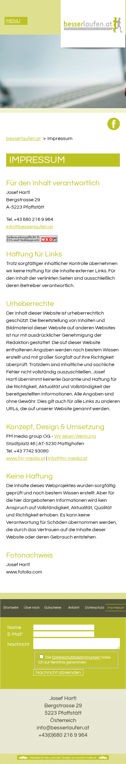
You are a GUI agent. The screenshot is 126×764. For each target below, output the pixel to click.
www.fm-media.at (25, 458)
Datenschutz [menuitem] (94, 607)
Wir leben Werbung (75, 436)
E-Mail (15, 634)
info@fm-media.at (67, 458)
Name (14, 627)
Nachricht (18, 644)
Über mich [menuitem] (31, 607)
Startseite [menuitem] (10, 607)
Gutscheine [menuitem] (52, 607)
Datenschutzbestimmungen (76, 657)
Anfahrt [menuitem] (74, 607)
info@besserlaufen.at (29, 226)
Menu (13, 20)
